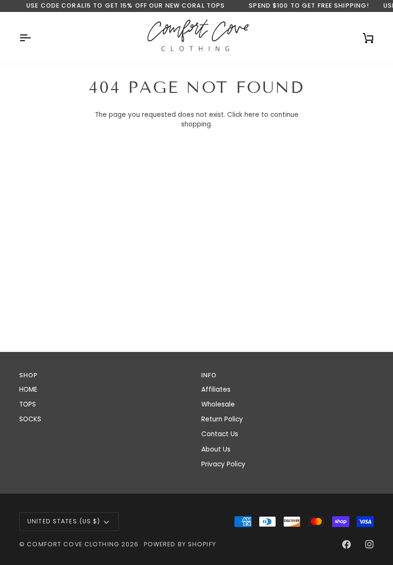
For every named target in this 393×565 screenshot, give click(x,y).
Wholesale (218, 404)
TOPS (27, 404)
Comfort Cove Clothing (73, 544)
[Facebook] (346, 544)
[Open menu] (33, 38)
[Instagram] (369, 544)
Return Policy (222, 419)
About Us (216, 449)
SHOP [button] (28, 375)
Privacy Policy (223, 464)
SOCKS (30, 419)
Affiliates (216, 389)
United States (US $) (64, 521)
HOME (28, 389)
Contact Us (219, 434)
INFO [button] (209, 375)
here (251, 114)
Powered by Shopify (180, 544)
